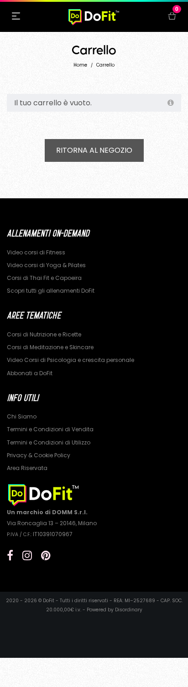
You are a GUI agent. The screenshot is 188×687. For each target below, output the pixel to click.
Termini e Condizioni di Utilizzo (48, 442)
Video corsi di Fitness (36, 252)
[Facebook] (10, 555)
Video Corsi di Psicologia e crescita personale (70, 360)
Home (80, 65)
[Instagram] (27, 555)
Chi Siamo (22, 416)
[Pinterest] (46, 555)
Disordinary (128, 609)
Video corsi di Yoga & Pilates (46, 265)
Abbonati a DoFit (29, 373)
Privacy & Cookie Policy (38, 455)
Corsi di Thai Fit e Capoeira (44, 278)
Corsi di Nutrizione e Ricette (44, 334)
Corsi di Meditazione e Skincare (50, 347)
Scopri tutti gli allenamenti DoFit (50, 290)
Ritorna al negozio (94, 150)
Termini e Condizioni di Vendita (50, 429)
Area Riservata (27, 468)
